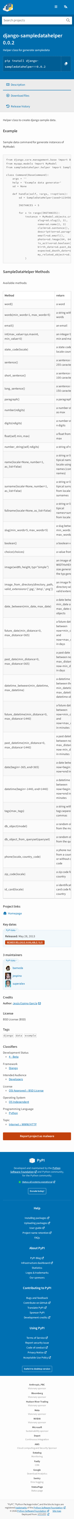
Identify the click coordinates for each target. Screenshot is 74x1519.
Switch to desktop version (37, 1369)
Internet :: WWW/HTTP (23, 1124)
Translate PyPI (35, 1308)
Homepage (15, 913)
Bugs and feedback (37, 1298)
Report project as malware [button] (37, 1136)
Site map (56, 1511)
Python (13, 1113)
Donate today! (37, 1191)
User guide (35, 1228)
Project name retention (35, 1233)
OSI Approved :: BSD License (26, 1090)
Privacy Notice (36, 1352)
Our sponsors (37, 1277)
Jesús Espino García (25, 1003)
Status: (37, 1182)
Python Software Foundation (35, 1170)
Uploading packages (35, 1223)
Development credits (35, 1317)
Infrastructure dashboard (35, 1263)
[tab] (37, 84)
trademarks (21, 1507)
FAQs (37, 1238)
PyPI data (10, 930)
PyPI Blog (35, 1258)
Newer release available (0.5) (25, 942)
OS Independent (19, 1102)
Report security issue (37, 1343)
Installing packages (35, 1218)
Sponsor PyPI (37, 1312)
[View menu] (56, 7)
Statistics (37, 1268)
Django (13, 1068)
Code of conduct (35, 1347)
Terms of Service (35, 1338)
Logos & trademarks (37, 1273)
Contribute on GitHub (35, 1303)
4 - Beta (14, 1057)
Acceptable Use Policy (35, 1357)
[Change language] (66, 7)
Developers (16, 1079)
